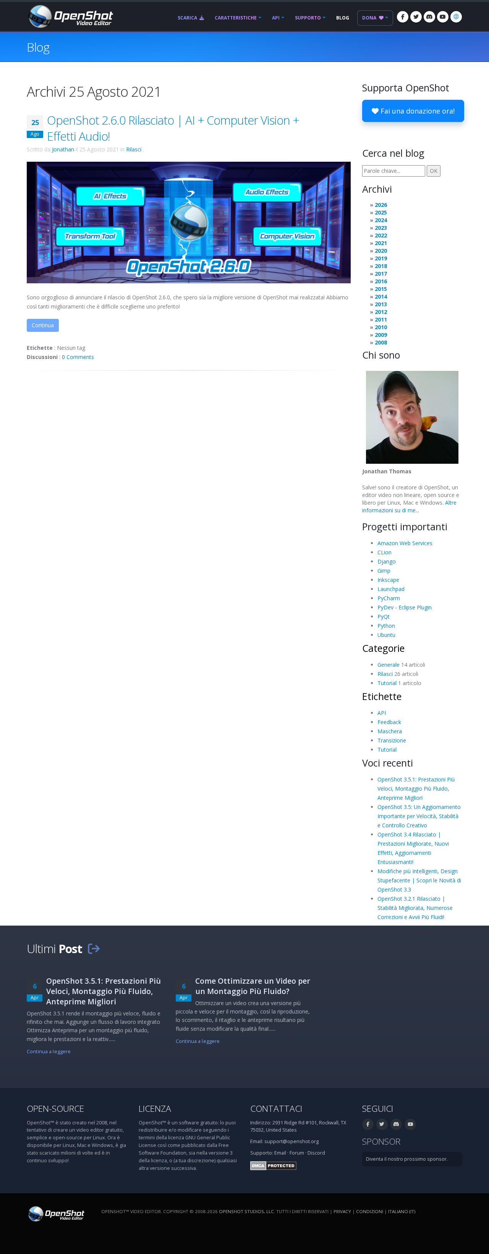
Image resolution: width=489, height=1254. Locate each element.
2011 (381, 319)
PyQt (383, 616)
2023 (381, 227)
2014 (381, 296)
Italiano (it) (401, 1211)
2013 (381, 304)
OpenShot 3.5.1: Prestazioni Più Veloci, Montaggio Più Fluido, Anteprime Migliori (416, 788)
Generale (388, 664)
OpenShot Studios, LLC (246, 1211)
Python (386, 625)
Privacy (342, 1211)
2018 (381, 266)
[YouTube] (443, 17)
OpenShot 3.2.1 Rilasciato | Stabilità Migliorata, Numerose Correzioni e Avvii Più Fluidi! (415, 908)
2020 (381, 250)
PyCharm (388, 598)
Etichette (382, 696)
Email (280, 1153)
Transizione (391, 740)
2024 (381, 220)
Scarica (188, 18)
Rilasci (133, 149)
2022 (381, 235)
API (276, 18)
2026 (381, 204)
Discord (316, 1153)
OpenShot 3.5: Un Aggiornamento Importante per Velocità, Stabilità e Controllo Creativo (419, 816)
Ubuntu (386, 634)
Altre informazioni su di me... (409, 506)
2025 (381, 212)
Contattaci (276, 1108)
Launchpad (391, 589)
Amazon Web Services (404, 543)
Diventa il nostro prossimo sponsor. (407, 1159)
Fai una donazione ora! (417, 110)
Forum (297, 1153)
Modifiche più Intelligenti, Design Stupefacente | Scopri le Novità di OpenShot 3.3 (419, 880)
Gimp (383, 570)
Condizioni (369, 1211)
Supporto (308, 18)
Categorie (383, 648)
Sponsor (381, 1141)
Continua (43, 325)
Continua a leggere (49, 1051)
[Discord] (429, 17)
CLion (384, 552)
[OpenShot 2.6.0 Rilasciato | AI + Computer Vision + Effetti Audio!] (189, 222)
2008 (381, 342)
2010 (381, 327)
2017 (381, 273)
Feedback (389, 722)
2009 (381, 334)
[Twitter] (416, 17)
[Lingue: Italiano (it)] (456, 17)
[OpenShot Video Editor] (70, 15)
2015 (381, 288)
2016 (381, 281)
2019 (381, 258)
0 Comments (78, 357)
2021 (381, 243)
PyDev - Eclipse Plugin (404, 607)
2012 (381, 311)
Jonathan (63, 149)
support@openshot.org (291, 1141)
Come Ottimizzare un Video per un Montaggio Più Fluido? (252, 986)
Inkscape (388, 579)
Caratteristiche (236, 18)
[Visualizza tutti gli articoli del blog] (93, 948)
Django (386, 561)
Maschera (389, 731)
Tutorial (387, 683)
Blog (342, 18)
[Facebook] (402, 17)
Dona (369, 18)
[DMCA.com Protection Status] (273, 1165)
